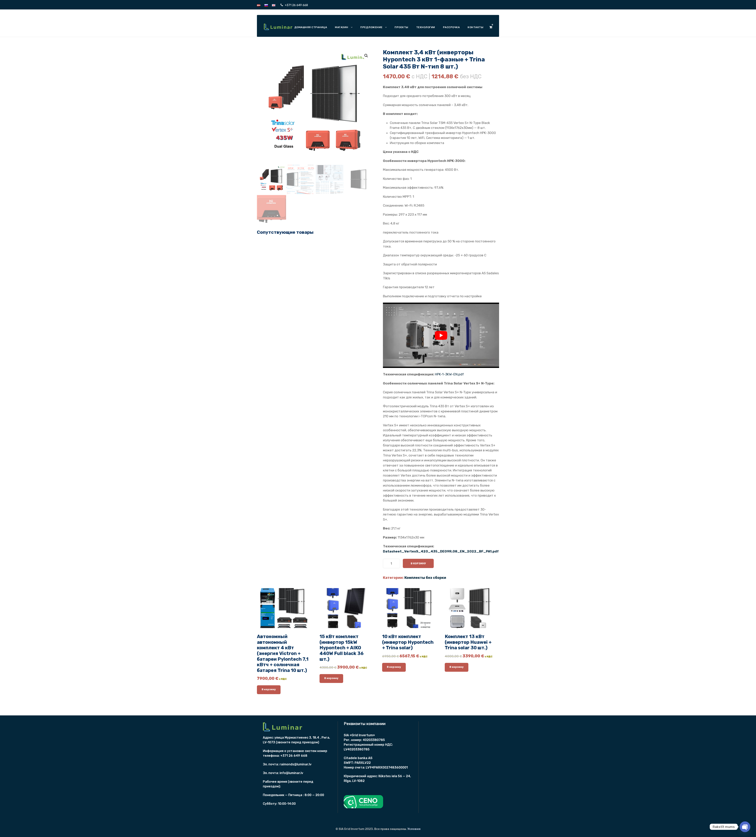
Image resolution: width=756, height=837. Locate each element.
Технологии (425, 27)
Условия (414, 829)
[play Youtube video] (441, 335)
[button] (366, 55)
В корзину (418, 563)
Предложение (371, 27)
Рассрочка (451, 27)
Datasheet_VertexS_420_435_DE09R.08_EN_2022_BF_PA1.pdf (441, 551)
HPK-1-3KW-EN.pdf (449, 374)
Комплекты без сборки (425, 578)
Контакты (475, 27)
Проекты (401, 27)
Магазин (341, 27)
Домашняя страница (310, 27)
